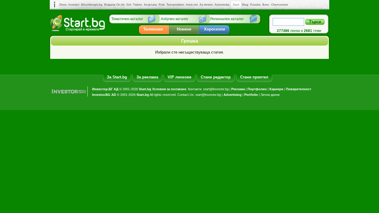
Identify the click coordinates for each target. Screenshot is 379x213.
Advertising (233, 94)
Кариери (276, 89)
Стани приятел (254, 77)
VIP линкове (179, 77)
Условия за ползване (169, 89)
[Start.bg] (77, 30)
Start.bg (145, 89)
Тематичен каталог (127, 19)
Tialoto (137, 4)
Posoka (255, 4)
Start (236, 4)
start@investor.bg (216, 89)
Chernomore (279, 4)
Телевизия (153, 29)
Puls (162, 4)
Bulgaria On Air (114, 4)
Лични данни (270, 94)
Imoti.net (192, 4)
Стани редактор (216, 77)
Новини (184, 29)
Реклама (238, 89)
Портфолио (257, 89)
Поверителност (298, 89)
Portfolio (251, 94)
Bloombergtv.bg (91, 4)
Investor (73, 4)
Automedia (222, 4)
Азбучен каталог (174, 19)
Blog (245, 4)
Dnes (63, 4)
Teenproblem (175, 4)
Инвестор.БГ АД (105, 89)
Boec (265, 4)
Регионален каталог (227, 19)
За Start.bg (117, 77)
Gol (128, 4)
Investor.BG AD (104, 94)
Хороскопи (214, 29)
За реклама (147, 77)
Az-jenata (150, 4)
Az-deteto (206, 4)
